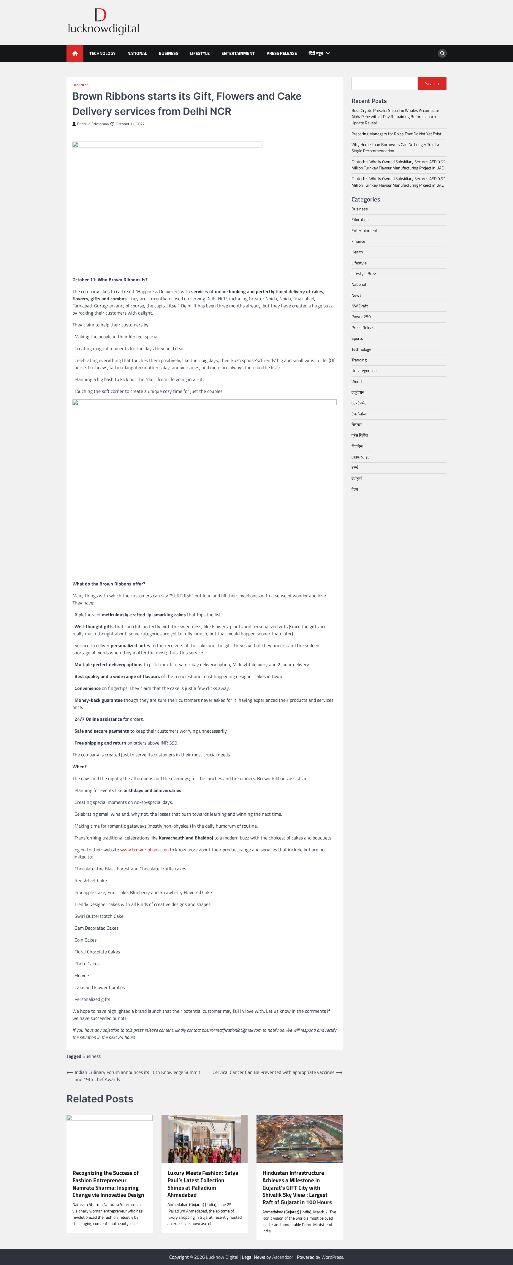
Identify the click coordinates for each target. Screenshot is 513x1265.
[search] (442, 53)
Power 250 (361, 317)
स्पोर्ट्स (357, 478)
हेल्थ (355, 489)
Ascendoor (282, 1257)
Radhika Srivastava (93, 124)
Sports (357, 338)
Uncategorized (364, 370)
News (357, 295)
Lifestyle (200, 53)
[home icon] (74, 53)
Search (432, 83)
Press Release (282, 53)
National (137, 53)
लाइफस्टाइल (361, 457)
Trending (359, 360)
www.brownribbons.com (144, 849)
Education (360, 220)
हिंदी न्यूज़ (316, 53)
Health (357, 252)
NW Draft (360, 306)
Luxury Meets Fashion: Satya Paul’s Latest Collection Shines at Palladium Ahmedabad (202, 1184)
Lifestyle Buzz (364, 273)
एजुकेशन (358, 392)
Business (168, 53)
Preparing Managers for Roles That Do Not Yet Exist (396, 134)
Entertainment (238, 53)
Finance (358, 241)
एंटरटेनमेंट (359, 403)
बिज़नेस (357, 446)
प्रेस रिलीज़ (360, 435)
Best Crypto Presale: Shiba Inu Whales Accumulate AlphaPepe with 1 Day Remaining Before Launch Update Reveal (395, 116)
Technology (102, 53)
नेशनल (357, 424)
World (357, 381)
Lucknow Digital (222, 1257)
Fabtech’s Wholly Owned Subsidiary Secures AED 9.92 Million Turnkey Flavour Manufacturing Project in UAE (399, 164)
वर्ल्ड (355, 467)
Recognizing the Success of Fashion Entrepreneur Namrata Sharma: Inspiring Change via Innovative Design (108, 1184)
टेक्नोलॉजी (359, 414)
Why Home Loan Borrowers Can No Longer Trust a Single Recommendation (395, 147)
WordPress (332, 1257)
